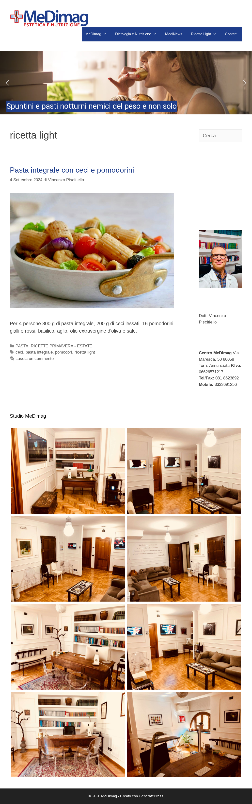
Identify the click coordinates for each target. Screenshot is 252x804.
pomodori (63, 352)
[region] (126, 82)
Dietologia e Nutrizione (133, 34)
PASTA (22, 346)
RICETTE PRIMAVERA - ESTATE (61, 346)
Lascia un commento (35, 358)
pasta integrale (39, 352)
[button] (126, 82)
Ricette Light (201, 34)
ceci (19, 352)
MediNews (173, 34)
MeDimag (93, 34)
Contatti (231, 34)
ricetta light (85, 352)
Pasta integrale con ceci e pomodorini (72, 170)
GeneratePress (151, 796)
